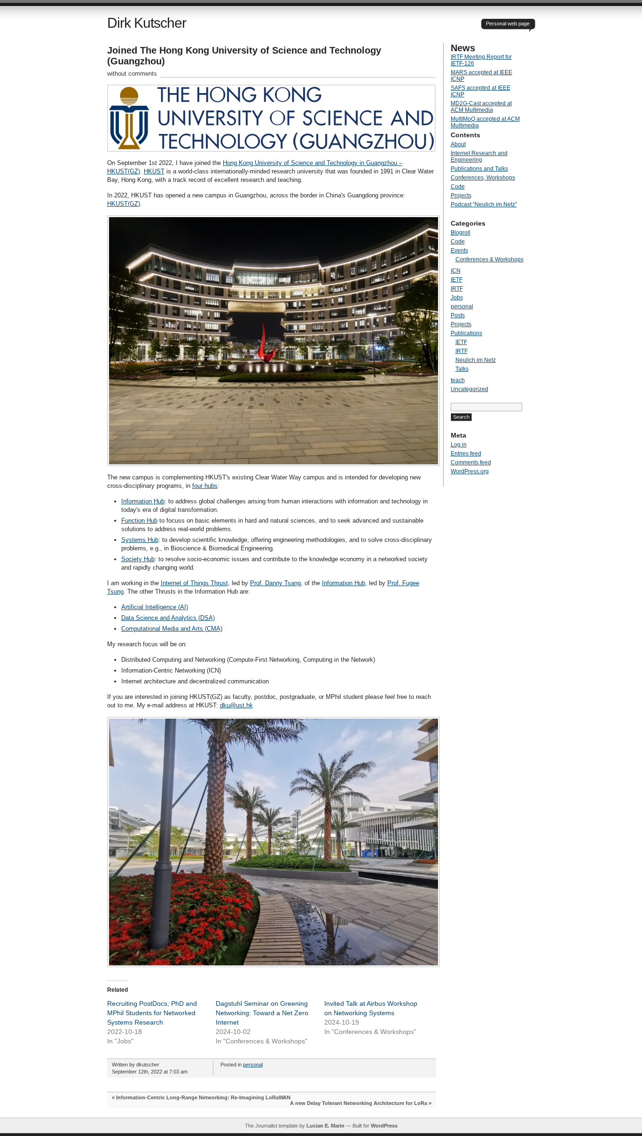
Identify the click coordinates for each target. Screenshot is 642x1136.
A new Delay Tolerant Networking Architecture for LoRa (358, 1103)
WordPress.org (470, 471)
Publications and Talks (479, 168)
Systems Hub (139, 539)
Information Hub (142, 501)
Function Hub (139, 520)
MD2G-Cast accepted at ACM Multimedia (481, 106)
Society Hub (138, 559)
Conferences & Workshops (489, 259)
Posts (458, 315)
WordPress (384, 1125)
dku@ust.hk (236, 705)
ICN (456, 270)
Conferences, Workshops (483, 177)
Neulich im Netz (475, 360)
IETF (456, 279)
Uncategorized (469, 389)
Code (458, 186)
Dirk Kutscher (146, 23)
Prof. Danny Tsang (275, 583)
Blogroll (460, 232)
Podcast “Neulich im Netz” (484, 204)
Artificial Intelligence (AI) (154, 607)
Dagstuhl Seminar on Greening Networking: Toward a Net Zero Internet (262, 1013)
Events (459, 250)
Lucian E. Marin (325, 1125)
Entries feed (466, 453)
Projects (461, 195)
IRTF (457, 288)
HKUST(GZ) (123, 203)
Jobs (457, 297)
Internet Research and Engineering (479, 156)
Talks (462, 369)
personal (253, 1064)
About (458, 144)
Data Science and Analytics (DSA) (168, 617)
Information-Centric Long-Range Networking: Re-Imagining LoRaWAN (203, 1097)
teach (458, 380)
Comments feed (471, 462)
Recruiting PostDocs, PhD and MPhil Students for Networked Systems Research (152, 1013)
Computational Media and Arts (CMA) (171, 628)
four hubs (205, 485)
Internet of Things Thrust (194, 583)
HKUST (154, 171)
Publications (466, 333)
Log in (459, 444)
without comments (132, 73)
